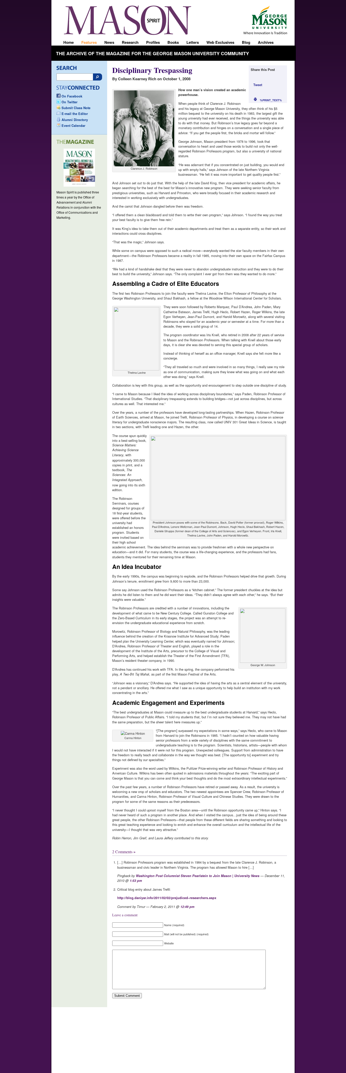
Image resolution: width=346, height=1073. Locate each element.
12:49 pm (187, 906)
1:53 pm (136, 880)
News (109, 42)
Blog (246, 42)
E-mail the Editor (75, 113)
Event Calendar (73, 125)
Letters (192, 42)
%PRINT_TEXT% (271, 100)
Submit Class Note (76, 108)
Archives (266, 42)
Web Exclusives (220, 42)
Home (68, 42)
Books (173, 42)
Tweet (257, 85)
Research (130, 42)
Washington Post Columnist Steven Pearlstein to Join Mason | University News (197, 875)
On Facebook (72, 96)
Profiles (153, 42)
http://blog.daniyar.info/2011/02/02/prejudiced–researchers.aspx (166, 898)
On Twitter (70, 102)
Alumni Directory (75, 119)
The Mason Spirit (127, 20)
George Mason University (268, 18)
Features (89, 42)
